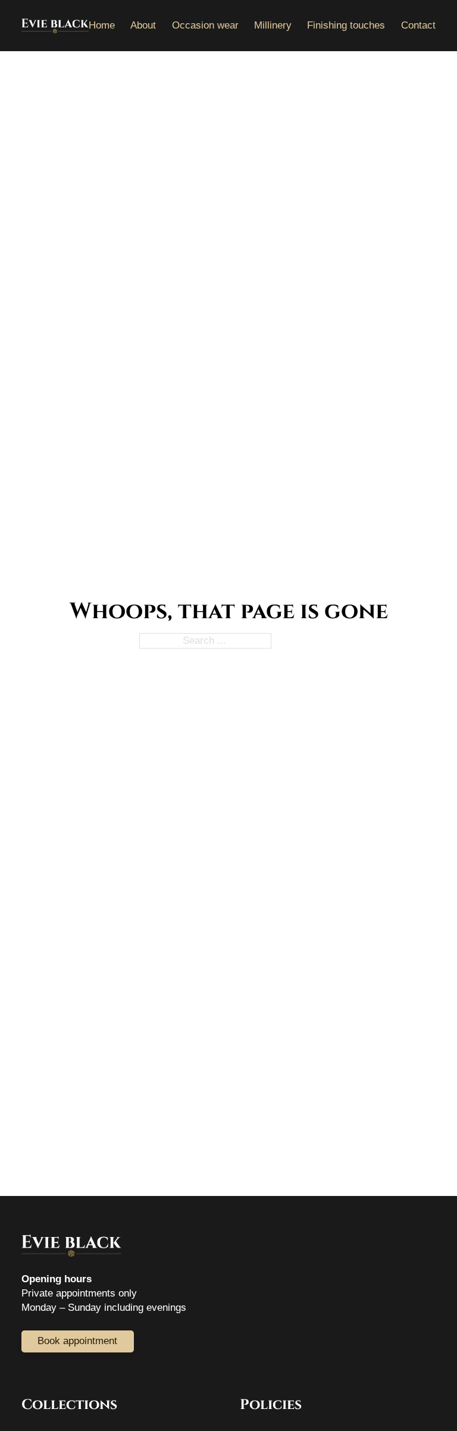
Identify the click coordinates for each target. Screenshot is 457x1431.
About (143, 25)
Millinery (273, 25)
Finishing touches (346, 25)
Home (102, 25)
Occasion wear (205, 25)
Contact (418, 25)
